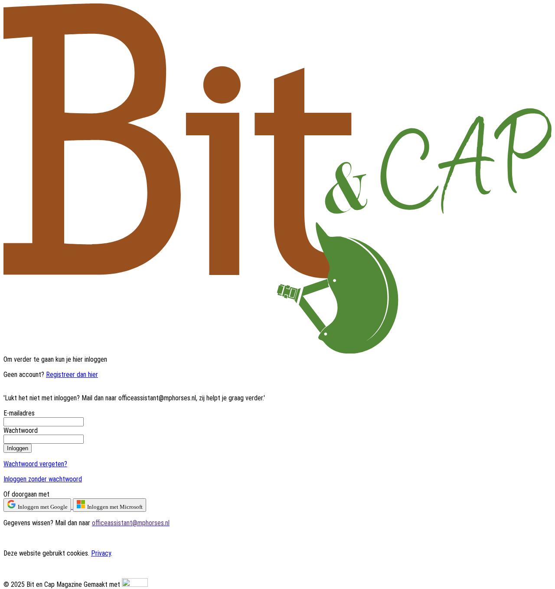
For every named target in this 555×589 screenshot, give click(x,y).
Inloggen (17, 448)
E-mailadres (19, 413)
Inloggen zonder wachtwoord (42, 479)
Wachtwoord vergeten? (35, 464)
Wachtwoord (20, 430)
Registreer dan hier (72, 374)
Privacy (101, 553)
